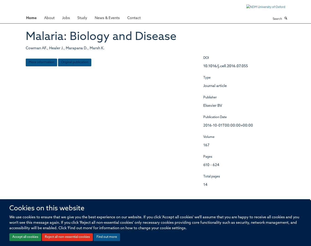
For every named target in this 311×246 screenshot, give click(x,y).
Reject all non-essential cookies (67, 237)
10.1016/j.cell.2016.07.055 (225, 66)
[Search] (285, 18)
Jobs (66, 18)
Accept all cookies (25, 237)
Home (31, 18)
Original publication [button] (74, 62)
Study (82, 18)
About (49, 18)
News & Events (107, 18)
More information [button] (41, 62)
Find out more (107, 237)
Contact (134, 18)
